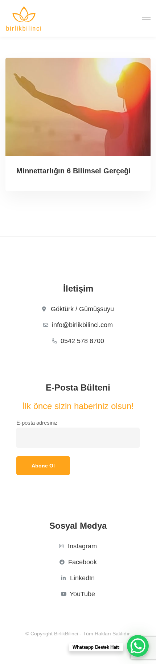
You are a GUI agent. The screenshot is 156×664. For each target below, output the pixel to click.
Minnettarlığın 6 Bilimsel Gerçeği (73, 171)
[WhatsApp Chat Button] (138, 646)
